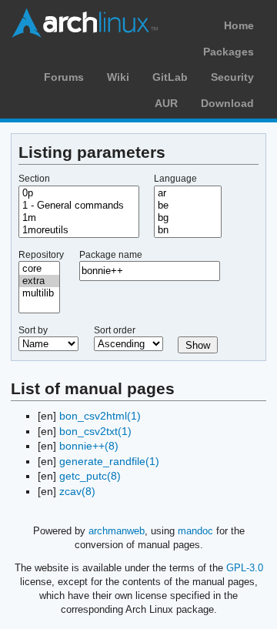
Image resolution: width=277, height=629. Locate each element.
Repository (41, 254)
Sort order (114, 330)
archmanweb (116, 531)
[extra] (39, 281)
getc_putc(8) (90, 476)
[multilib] (39, 293)
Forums (64, 77)
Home (239, 25)
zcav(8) (77, 491)
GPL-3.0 (244, 568)
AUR (166, 103)
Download (227, 103)
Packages (228, 51)
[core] (39, 269)
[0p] (78, 193)
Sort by (33, 330)
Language (175, 178)
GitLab (170, 77)
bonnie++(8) (88, 446)
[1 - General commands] (78, 205)
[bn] (188, 230)
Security (232, 77)
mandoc (195, 531)
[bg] (188, 218)
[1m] (78, 218)
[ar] (188, 193)
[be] (188, 205)
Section (34, 178)
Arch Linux (85, 23)
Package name (110, 254)
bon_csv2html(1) (100, 416)
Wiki (118, 77)
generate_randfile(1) (109, 461)
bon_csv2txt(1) (95, 431)
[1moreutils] (78, 230)
